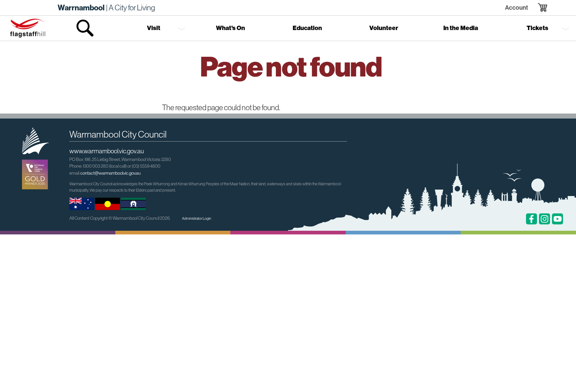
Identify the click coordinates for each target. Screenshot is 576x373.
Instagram (544, 218)
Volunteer (383, 28)
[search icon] (85, 28)
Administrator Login (196, 218)
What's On (230, 28)
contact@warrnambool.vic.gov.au (110, 173)
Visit (153, 28)
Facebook (531, 218)
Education (307, 28)
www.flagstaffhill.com (28, 28)
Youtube (557, 218)
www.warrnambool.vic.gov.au (106, 151)
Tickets (537, 28)
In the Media (460, 28)
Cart (538, 7)
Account (516, 7)
